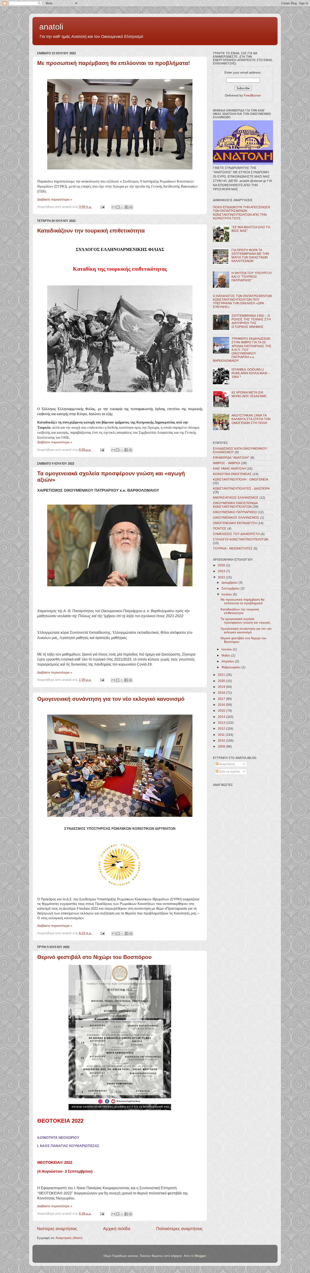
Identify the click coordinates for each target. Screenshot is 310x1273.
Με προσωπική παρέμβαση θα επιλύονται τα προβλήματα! (113, 63)
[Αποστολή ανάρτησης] (102, 206)
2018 (222, 692)
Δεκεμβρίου (230, 582)
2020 (222, 681)
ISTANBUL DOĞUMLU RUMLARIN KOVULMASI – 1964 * (250, 373)
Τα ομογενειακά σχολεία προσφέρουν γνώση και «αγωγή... (247, 620)
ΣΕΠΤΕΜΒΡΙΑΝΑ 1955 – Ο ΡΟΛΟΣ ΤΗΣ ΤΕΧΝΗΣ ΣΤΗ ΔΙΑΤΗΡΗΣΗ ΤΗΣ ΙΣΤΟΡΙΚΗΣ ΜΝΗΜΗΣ (251, 321)
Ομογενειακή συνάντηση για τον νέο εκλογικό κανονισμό (111, 699)
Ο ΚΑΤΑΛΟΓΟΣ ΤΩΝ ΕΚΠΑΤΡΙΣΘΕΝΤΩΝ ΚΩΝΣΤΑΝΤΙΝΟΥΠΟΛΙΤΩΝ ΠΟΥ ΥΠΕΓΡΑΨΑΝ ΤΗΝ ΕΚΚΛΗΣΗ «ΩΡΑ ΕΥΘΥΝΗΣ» (242, 301)
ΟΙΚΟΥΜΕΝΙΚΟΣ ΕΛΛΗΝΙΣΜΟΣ (236, 517)
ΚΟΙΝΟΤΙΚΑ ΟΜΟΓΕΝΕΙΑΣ (232, 474)
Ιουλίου (227, 594)
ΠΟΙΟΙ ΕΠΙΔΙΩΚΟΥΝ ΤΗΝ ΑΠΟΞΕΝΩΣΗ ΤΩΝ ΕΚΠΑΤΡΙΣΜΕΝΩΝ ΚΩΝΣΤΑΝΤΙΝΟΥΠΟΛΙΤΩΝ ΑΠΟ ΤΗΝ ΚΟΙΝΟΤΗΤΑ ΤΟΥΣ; (241, 213)
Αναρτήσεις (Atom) (69, 1238)
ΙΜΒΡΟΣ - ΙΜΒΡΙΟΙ (226, 463)
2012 (222, 728)
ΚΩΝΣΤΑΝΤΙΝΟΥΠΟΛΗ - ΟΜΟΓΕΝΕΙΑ (240, 479)
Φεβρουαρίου (231, 667)
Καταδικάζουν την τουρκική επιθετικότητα (91, 231)
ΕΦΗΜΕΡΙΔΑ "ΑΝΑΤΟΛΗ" (231, 457)
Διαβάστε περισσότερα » (54, 199)
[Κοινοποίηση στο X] (122, 207)
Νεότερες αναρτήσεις (57, 1228)
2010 (222, 740)
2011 (222, 734)
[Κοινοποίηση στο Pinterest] (131, 207)
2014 (222, 716)
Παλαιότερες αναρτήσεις (179, 1228)
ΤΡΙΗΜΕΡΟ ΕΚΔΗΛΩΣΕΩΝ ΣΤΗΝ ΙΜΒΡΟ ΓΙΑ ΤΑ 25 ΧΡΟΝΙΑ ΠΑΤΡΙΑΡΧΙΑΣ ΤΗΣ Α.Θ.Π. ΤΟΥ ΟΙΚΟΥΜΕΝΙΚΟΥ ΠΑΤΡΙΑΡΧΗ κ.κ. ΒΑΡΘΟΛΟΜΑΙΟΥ (242, 349)
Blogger (200, 1256)
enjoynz (176, 1256)
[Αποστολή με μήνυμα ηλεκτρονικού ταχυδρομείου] (113, 207)
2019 (222, 687)
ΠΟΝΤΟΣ (219, 528)
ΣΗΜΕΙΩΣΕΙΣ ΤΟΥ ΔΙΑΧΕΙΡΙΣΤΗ (236, 534)
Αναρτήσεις (226, 764)
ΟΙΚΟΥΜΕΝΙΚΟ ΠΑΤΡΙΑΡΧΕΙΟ (235, 512)
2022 (222, 577)
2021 (222, 674)
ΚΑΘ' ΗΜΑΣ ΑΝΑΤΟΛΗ (229, 468)
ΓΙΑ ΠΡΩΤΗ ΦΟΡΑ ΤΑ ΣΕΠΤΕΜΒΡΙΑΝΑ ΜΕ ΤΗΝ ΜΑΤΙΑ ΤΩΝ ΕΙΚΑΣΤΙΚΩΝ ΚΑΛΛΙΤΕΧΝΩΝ (250, 255)
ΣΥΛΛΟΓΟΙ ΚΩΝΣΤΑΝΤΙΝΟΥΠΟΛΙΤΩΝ (240, 539)
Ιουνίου (227, 649)
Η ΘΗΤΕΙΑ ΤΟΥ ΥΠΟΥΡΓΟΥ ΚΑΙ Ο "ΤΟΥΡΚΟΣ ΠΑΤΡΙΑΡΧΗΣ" (251, 276)
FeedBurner (252, 95)
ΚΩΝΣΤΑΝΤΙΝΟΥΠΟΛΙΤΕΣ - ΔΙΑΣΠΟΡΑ (241, 488)
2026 (222, 565)
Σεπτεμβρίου (231, 588)
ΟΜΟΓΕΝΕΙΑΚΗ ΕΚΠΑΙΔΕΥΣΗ (235, 523)
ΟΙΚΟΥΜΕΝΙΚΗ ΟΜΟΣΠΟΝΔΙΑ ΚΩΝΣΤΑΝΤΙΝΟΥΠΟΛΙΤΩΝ (235, 504)
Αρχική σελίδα (116, 1228)
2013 (222, 722)
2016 (222, 704)
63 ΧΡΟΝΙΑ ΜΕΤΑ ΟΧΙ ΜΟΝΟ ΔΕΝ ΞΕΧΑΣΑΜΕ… (250, 394)
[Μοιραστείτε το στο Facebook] (126, 207)
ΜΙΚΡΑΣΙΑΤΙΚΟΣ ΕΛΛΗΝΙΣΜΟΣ (235, 497)
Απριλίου (228, 661)
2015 (222, 710)
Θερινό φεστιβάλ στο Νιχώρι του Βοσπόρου (94, 957)
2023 (222, 571)
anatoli (51, 26)
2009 (222, 746)
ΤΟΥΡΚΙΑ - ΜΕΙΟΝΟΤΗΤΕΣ (233, 548)
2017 (222, 699)
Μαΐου (226, 655)
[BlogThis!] (118, 207)
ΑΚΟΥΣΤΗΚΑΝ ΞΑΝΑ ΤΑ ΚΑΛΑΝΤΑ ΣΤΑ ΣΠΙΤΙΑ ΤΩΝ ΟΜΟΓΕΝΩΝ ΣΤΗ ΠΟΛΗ (251, 419)
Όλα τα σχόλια (229, 771)
